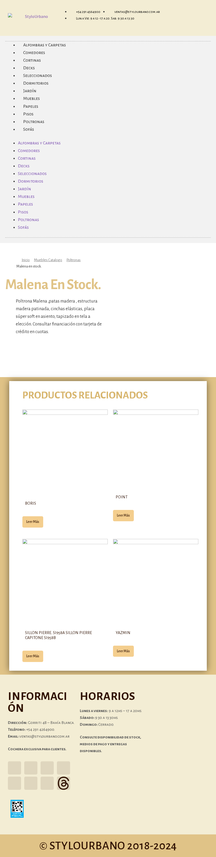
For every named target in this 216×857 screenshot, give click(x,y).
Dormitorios (30, 181)
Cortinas (27, 158)
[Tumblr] (63, 768)
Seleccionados (32, 173)
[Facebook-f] (30, 768)
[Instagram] (14, 768)
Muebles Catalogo (48, 260)
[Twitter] (47, 768)
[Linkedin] (47, 783)
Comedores (29, 150)
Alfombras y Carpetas (39, 143)
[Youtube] (14, 783)
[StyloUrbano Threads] (63, 783)
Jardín (24, 189)
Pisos (23, 212)
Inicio (26, 260)
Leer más (32, 522)
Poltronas (28, 219)
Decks (24, 166)
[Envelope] (30, 783)
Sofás (28, 129)
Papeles (25, 204)
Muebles (26, 196)
